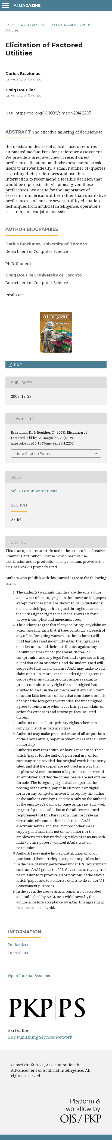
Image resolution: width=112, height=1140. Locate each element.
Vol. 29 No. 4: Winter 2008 (66, 25)
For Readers (18, 944)
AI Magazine (27, 5)
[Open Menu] (5, 5)
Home (11, 25)
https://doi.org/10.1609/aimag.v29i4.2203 (53, 113)
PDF (17, 364)
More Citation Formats (34, 453)
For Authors (18, 952)
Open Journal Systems (29, 975)
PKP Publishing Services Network (40, 1037)
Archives (29, 25)
